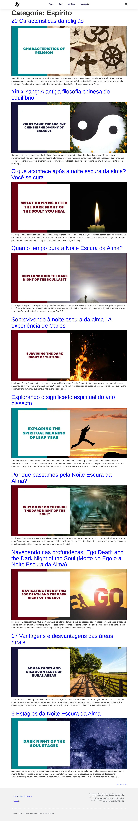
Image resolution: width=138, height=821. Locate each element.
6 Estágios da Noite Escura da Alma (56, 713)
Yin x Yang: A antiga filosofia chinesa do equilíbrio (60, 94)
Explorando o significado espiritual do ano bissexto (63, 400)
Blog (60, 4)
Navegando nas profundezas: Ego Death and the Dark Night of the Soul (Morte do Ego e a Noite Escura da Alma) (67, 558)
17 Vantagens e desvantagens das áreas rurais (62, 639)
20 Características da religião (47, 21)
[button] (126, 4)
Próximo (122, 784)
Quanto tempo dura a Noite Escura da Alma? (67, 248)
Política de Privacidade (22, 796)
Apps (51, 4)
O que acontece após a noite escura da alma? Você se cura (68, 174)
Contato (71, 4)
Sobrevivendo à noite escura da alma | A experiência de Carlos (61, 322)
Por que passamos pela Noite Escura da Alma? (61, 478)
